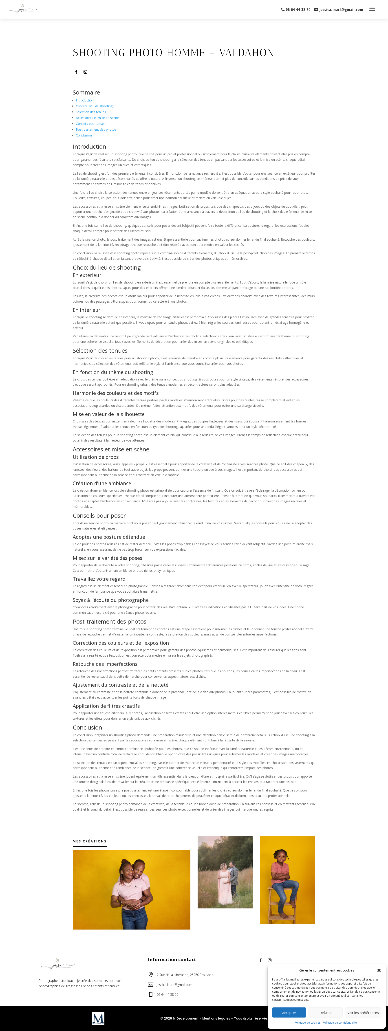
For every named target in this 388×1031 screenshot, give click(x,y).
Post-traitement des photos (96, 129)
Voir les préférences (363, 1012)
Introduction (85, 100)
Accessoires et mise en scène (97, 118)
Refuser (326, 1012)
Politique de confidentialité (340, 1022)
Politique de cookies (307, 1022)
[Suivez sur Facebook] (76, 71)
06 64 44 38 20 (298, 9)
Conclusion (84, 135)
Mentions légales (216, 1018)
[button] (379, 970)
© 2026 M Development (179, 1018)
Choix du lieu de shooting (94, 106)
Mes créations (90, 841)
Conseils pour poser (90, 123)
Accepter (289, 1012)
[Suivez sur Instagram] (85, 71)
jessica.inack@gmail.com (341, 9)
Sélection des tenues (91, 112)
